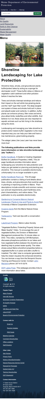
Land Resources (7, 24)
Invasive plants (7, 209)
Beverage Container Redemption (13, 300)
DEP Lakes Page (8, 268)
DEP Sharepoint (8, 375)
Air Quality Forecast (9, 303)
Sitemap (21, 10)
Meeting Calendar (8, 336)
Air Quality (4, 21)
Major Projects (7, 293)
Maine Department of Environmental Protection (19, 3)
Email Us (10, 324)
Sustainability (5, 29)
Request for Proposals (10, 366)
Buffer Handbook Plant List (12, 177)
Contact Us (4, 10)
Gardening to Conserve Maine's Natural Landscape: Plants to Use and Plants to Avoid (20, 200)
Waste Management (8, 32)
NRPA (5, 306)
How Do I (13, 10)
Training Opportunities (10, 372)
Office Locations (8, 342)
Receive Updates (12, 328)
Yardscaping (6, 216)
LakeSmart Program (9, 223)
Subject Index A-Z (8, 369)
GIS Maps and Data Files (11, 309)
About (2, 18)
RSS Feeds (10, 332)
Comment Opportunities (10, 339)
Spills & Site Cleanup (9, 26)
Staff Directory (7, 345)
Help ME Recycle (8, 296)
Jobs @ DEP (7, 312)
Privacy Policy (7, 356)
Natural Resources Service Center (13, 363)
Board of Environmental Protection (13, 315)
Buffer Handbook (8, 157)
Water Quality (5, 34)
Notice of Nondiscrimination (11, 360)
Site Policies (7, 353)
